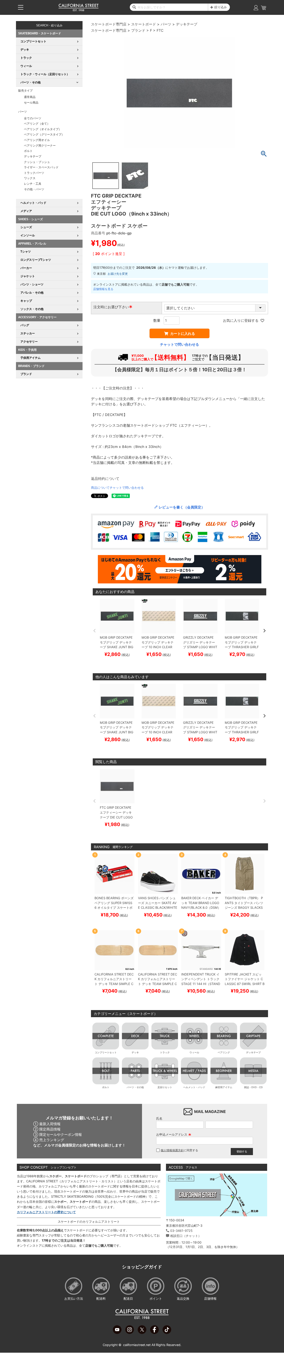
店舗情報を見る (103, 289)
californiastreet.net (137, 1345)
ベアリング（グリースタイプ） (44, 134)
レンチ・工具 (32, 183)
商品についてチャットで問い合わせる (117, 487)
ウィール (194, 1052)
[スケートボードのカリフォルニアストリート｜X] (142, 1333)
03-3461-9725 (181, 1230)
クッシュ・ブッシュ (37, 162)
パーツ (166, 24)
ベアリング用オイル (37, 140)
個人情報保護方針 (172, 1150)
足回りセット (165, 1087)
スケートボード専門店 (108, 24)
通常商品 (30, 97)
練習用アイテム (223, 1087)
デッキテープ (32, 156)
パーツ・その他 (135, 1087)
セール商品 (31, 102)
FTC (160, 30)
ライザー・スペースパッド (41, 167)
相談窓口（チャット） (185, 1236)
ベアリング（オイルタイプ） (42, 129)
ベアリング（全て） (37, 123)
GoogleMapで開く (181, 1178)
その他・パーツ (34, 189)
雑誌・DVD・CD (253, 1087)
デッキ (135, 1052)
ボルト (28, 151)
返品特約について (105, 478)
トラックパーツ (34, 173)
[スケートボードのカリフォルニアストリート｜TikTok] (166, 1333)
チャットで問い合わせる (179, 344)
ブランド (138, 30)
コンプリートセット (106, 1052)
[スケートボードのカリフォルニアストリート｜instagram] (129, 1333)
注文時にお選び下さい (112, 307)
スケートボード (143, 24)
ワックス (30, 178)
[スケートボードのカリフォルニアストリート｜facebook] (154, 1333)
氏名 (159, 1118)
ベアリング (224, 1052)
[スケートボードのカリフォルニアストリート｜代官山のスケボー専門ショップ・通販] (79, 10)
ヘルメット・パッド (194, 1087)
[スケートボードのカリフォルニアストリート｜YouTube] (117, 1333)
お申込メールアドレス (173, 1134)
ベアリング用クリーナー (40, 145)
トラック (165, 1052)
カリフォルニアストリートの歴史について (46, 1212)
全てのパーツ (32, 118)
